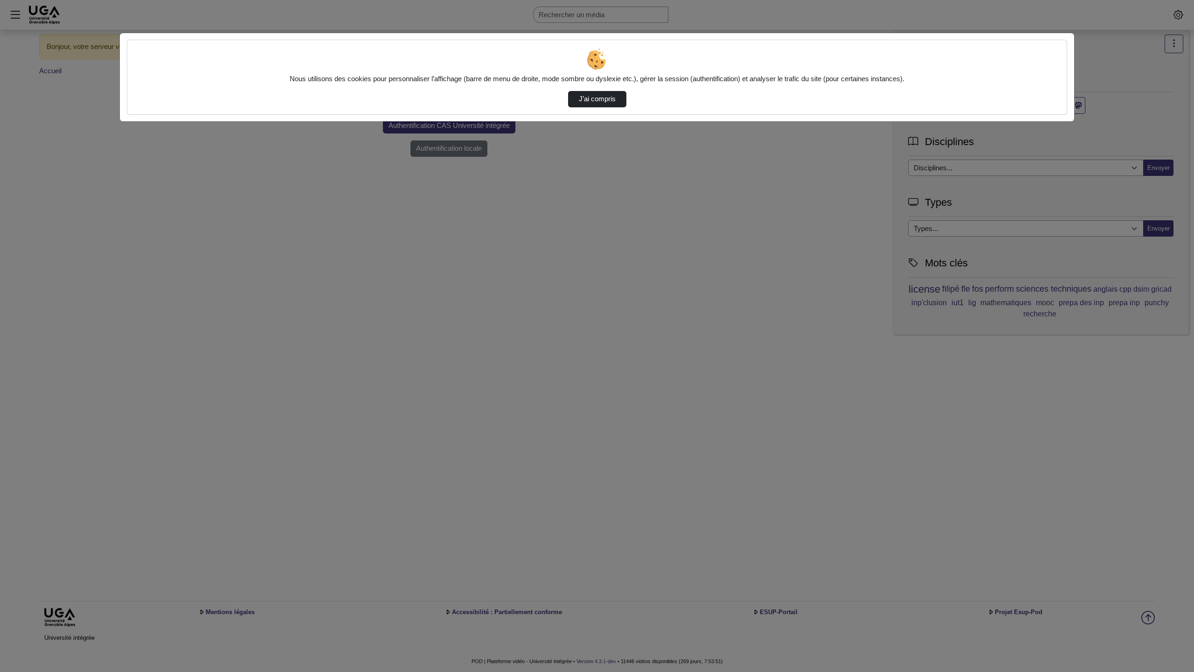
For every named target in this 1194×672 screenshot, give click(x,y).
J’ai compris (597, 99)
